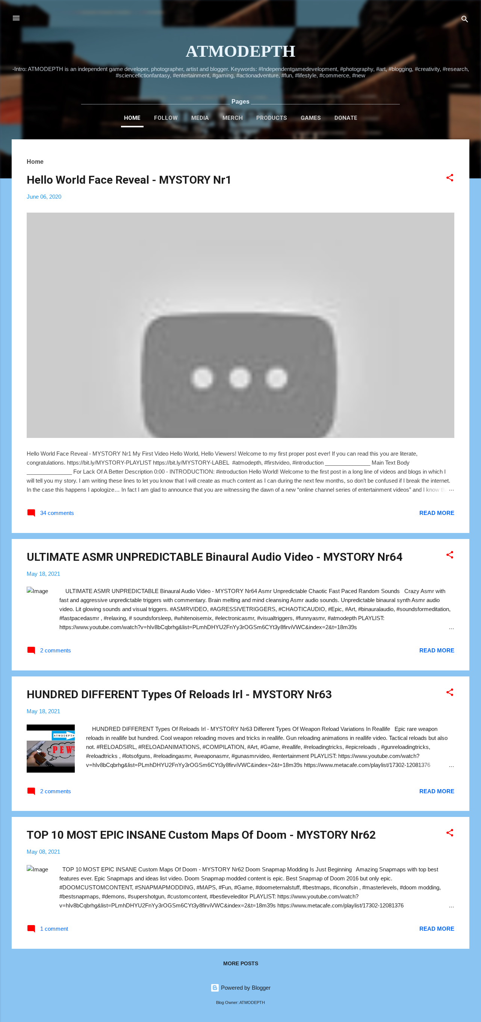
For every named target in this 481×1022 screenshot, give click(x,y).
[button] (449, 179)
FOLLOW (166, 118)
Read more (436, 513)
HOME (132, 118)
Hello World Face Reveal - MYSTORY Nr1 (129, 179)
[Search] (464, 20)
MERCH (232, 118)
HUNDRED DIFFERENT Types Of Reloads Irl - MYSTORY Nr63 (179, 694)
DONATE (345, 118)
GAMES (311, 118)
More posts (240, 963)
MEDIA (200, 118)
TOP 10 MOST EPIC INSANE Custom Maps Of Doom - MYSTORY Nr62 (201, 834)
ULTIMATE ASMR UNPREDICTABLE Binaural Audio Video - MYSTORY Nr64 (214, 556)
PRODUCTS (271, 118)
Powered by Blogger (245, 987)
